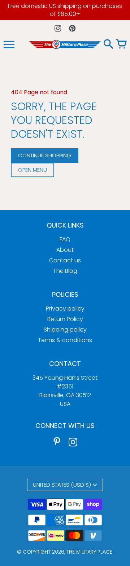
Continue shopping (44, 155)
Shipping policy (65, 329)
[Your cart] (121, 44)
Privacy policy (65, 308)
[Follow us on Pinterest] (72, 28)
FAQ (65, 239)
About (65, 250)
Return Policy (65, 319)
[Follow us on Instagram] (58, 28)
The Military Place (89, 551)
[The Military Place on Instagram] (73, 442)
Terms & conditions (65, 340)
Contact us (65, 260)
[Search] (108, 44)
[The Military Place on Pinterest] (57, 442)
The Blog (65, 271)
